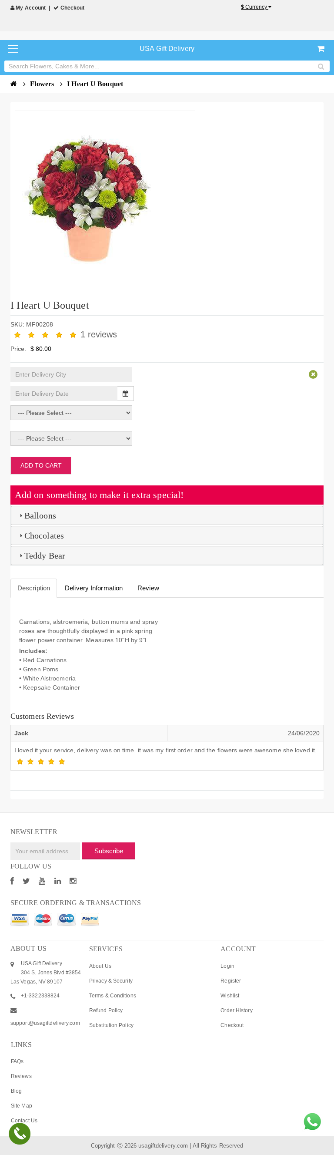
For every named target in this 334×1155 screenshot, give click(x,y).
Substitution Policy (111, 1025)
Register (230, 981)
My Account (30, 8)
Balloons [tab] (40, 515)
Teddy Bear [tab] (44, 555)
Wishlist (229, 996)
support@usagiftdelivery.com (45, 1023)
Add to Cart (41, 465)
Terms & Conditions (112, 996)
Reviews (21, 1076)
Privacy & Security (111, 981)
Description (33, 588)
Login (227, 966)
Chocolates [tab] (44, 535)
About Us (100, 966)
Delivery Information (94, 588)
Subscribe (108, 851)
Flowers (43, 84)
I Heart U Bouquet (95, 84)
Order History (236, 1010)
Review (148, 588)
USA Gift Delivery (167, 48)
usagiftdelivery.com (163, 1145)
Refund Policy (106, 1010)
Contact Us (24, 1121)
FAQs (17, 1061)
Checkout (71, 8)
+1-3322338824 (40, 996)
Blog (16, 1091)
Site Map (21, 1106)
